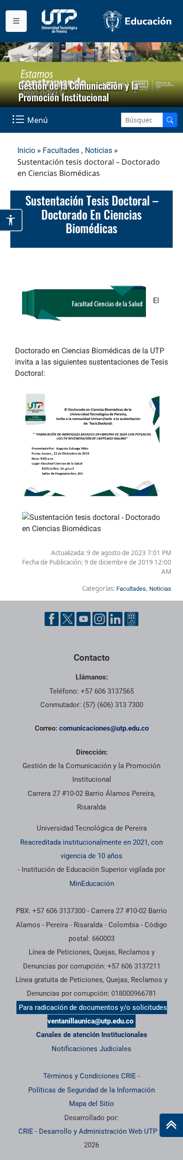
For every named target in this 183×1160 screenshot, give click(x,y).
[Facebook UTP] (52, 619)
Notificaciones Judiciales (91, 1049)
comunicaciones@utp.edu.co (104, 728)
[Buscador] (169, 120)
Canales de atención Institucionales (91, 1034)
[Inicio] (171, 1125)
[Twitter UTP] (68, 619)
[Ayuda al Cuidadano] (131, 619)
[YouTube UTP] (83, 619)
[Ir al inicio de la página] (171, 1125)
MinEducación (91, 883)
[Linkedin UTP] (115, 619)
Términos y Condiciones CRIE (89, 1076)
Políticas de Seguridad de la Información (91, 1090)
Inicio (26, 150)
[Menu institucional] (16, 21)
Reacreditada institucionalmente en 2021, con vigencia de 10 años (91, 849)
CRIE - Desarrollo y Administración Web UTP (87, 1131)
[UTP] (60, 21)
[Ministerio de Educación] (137, 21)
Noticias (98, 150)
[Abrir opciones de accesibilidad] (11, 220)
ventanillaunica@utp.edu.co (90, 1021)
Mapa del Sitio (91, 1103)
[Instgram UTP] (99, 619)
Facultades (61, 150)
